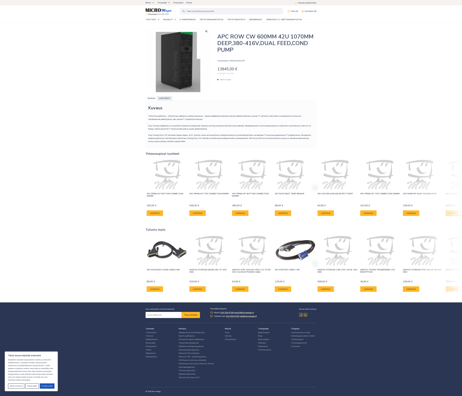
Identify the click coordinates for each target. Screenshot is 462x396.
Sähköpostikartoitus (187, 374)
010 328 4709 (232, 316)
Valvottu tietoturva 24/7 (189, 377)
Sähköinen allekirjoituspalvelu (191, 346)
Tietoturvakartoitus (187, 370)
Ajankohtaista (264, 332)
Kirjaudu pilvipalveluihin (307, 3)
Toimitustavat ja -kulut (300, 332)
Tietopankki (162, 3)
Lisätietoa (154, 213)
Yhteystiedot (178, 3)
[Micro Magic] (159, 10)
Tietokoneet (151, 332)
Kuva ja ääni (150, 343)
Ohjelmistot (151, 353)
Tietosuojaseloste (299, 343)
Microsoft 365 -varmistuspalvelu (192, 356)
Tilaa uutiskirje (190, 315)
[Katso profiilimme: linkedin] (305, 314)
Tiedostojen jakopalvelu (189, 343)
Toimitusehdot (297, 339)
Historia (228, 336)
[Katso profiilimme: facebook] (300, 314)
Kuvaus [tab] (151, 98)
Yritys (227, 332)
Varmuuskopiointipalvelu (189, 350)
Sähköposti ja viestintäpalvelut (192, 332)
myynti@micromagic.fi (244, 312)
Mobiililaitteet (152, 339)
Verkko (148, 350)
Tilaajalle (295, 328)
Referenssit (263, 346)
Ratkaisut (262, 343)
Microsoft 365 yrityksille (189, 353)
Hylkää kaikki (32, 386)
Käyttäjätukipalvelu (187, 367)
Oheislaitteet (151, 356)
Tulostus (149, 336)
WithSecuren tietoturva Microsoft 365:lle (196, 363)
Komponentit (151, 346)
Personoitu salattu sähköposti (191, 339)
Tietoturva (295, 346)
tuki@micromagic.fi (248, 316)
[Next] (314, 187)
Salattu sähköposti (187, 336)
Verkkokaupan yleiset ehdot (303, 336)
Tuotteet (150, 328)
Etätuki (189, 3)
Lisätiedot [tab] (164, 98)
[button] (153, 2)
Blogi (260, 336)
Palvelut (182, 328)
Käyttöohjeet (263, 339)
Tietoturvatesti (264, 350)
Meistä (148, 3)
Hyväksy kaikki (47, 386)
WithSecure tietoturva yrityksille (192, 360)
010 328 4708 (163, 14)
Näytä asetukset (16, 386)
